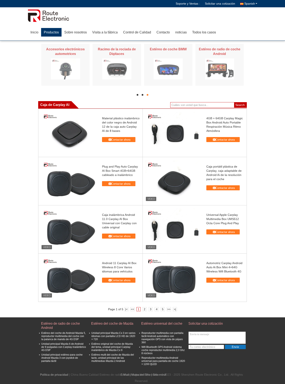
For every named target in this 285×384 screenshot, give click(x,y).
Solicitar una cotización (220, 3)
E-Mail (125, 374)
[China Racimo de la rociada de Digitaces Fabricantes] (116, 68)
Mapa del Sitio (140, 374)
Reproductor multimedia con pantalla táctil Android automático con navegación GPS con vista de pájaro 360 (162, 338)
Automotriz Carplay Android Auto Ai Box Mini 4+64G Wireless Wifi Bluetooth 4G (224, 267)
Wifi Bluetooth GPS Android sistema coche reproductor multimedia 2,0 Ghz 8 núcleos (163, 350)
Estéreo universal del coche (161, 323)
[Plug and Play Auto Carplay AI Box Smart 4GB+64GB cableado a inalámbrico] (69, 181)
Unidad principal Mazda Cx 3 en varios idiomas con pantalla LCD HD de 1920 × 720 (113, 336)
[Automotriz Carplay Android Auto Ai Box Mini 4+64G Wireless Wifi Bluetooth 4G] (174, 278)
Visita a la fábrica (105, 32)
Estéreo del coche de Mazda (112, 323)
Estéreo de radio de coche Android (60, 325)
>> (168, 309)
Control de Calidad (137, 32)
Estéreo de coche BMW (168, 49)
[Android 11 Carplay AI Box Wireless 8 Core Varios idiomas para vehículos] (69, 278)
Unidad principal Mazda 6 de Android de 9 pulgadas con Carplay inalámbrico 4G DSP (63, 347)
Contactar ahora (120, 139)
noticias (181, 32)
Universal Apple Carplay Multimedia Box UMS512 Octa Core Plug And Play (222, 219)
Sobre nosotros (75, 32)
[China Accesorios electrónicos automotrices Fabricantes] (65, 68)
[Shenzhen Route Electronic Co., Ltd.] (52, 15)
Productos (51, 32)
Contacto (163, 32)
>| (175, 309)
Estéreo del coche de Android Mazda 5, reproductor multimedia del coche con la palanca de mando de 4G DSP (63, 336)
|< (126, 309)
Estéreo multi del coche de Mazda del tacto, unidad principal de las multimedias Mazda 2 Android (112, 357)
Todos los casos (204, 32)
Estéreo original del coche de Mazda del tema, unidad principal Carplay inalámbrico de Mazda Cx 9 (112, 347)
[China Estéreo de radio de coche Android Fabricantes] (219, 68)
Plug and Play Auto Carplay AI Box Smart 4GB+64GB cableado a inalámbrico (120, 171)
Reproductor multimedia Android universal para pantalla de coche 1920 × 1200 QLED (163, 361)
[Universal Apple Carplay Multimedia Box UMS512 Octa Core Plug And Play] (174, 229)
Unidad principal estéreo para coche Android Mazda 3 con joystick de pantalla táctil (62, 357)
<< (132, 309)
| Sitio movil (158, 374)
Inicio (34, 32)
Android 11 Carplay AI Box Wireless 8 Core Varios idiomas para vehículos (119, 267)
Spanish (249, 3)
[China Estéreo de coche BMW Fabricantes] (168, 68)
